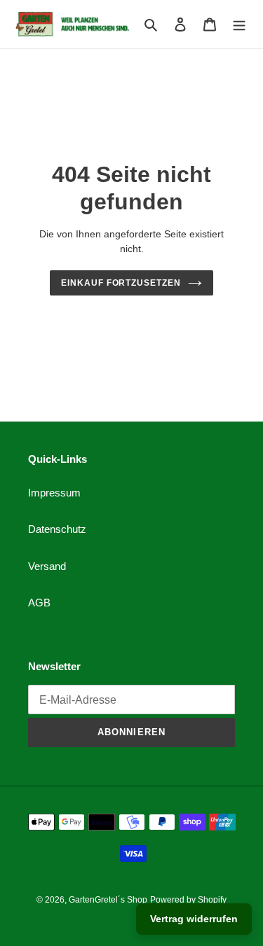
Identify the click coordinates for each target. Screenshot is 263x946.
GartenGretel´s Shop (108, 900)
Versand (47, 566)
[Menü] (239, 24)
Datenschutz (57, 529)
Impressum (54, 493)
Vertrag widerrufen (194, 918)
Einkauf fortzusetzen (121, 283)
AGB (39, 602)
